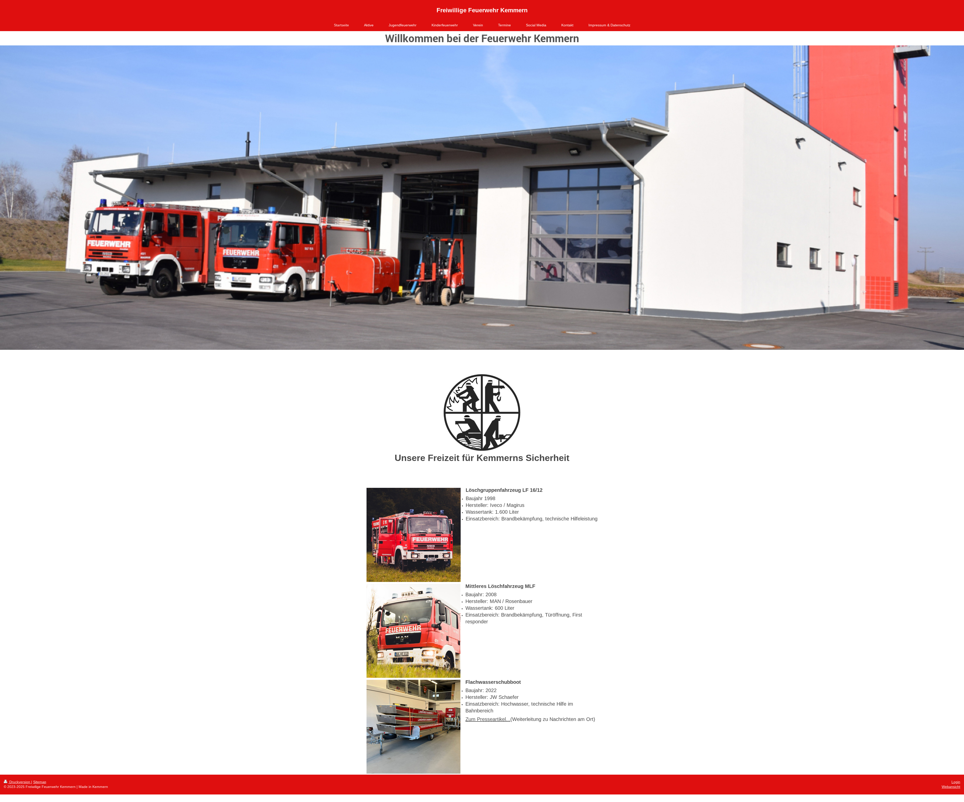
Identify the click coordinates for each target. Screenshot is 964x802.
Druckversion (19, 782)
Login (955, 782)
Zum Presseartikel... (487, 719)
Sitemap (39, 782)
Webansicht (951, 787)
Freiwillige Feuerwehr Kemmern (482, 10)
